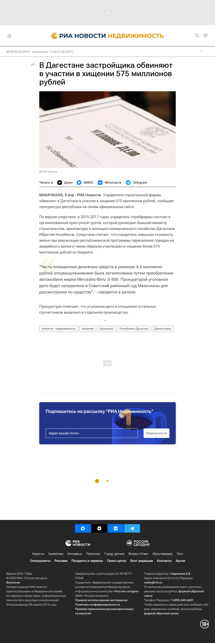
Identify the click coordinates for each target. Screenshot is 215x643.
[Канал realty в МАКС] (83, 528)
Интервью (74, 554)
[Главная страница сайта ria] (76, 35)
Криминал (107, 328)
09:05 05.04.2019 (18, 51)
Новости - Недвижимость (59, 328)
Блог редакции (141, 561)
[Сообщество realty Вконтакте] (116, 528)
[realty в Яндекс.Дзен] (99, 528)
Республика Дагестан (133, 328)
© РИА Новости (48, 171)
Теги (180, 554)
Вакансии (13, 582)
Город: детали (114, 554)
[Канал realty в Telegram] (132, 528)
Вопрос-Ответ (138, 554)
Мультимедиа (162, 554)
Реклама (61, 561)
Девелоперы (162, 328)
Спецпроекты (40, 561)
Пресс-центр (116, 561)
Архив (180, 561)
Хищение (87, 328)
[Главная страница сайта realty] (107, 35)
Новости (38, 554)
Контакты (164, 561)
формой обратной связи (161, 613)
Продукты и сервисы (87, 561)
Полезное (93, 554)
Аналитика (55, 554)
